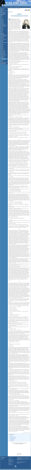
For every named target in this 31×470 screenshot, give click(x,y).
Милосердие (2, 46)
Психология (2, 41)
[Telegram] (27, 10)
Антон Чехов (10, 12)
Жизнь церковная (3, 26)
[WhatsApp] (29, 10)
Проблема (2, 47)
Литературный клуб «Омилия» (17, 7)
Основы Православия (3, 13)
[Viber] (28, 10)
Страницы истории (3, 50)
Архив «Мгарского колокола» (25, 7)
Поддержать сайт (11, 464)
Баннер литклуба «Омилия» (4, 62)
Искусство (2, 49)
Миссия (1, 45)
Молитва (2, 31)
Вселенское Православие (4, 25)
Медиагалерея (11, 7)
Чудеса (1, 32)
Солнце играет (12, 440)
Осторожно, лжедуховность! (4, 42)
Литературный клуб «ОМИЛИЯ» (3, 57)
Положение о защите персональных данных (3, 63)
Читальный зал (11, 11)
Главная (1, 7)
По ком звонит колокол (6, 7)
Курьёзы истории (3, 51)
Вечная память (2, 48)
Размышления (2, 44)
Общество (2, 43)
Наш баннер (2, 61)
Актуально (2, 30)
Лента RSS (3, 459)
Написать (2, 60)
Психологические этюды (4, 39)
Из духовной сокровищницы (2, 33)
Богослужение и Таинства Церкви (4, 10)
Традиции (2, 28)
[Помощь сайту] (19, 454)
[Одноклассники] (26, 10)
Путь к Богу (2, 29)
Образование (2, 38)
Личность (2, 27)
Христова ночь (12, 436)
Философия (2, 37)
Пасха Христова (2, 8)
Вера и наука (2, 40)
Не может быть (12, 439)
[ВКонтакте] (25, 10)
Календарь (2, 9)
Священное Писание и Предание (3, 14)
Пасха (11, 435)
